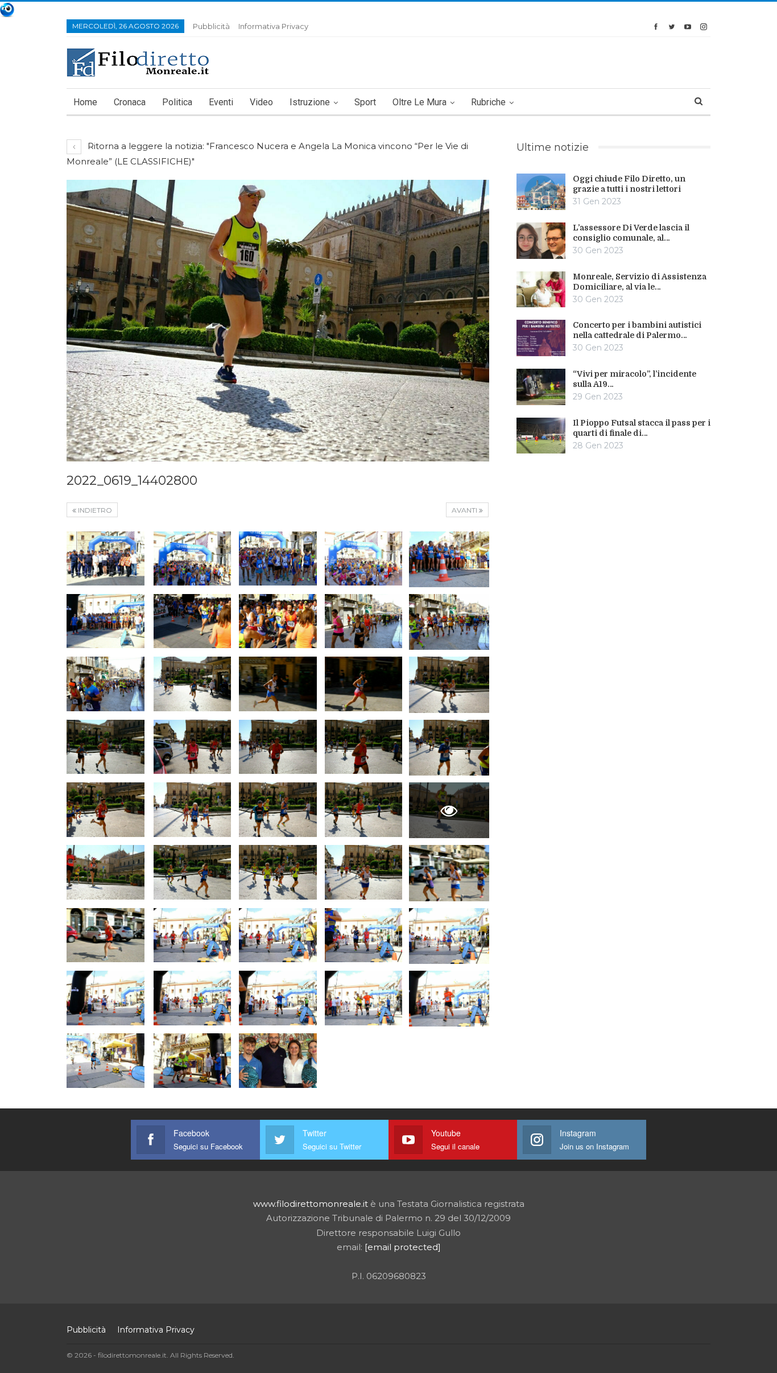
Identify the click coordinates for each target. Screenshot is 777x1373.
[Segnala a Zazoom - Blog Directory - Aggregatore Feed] (7, 8)
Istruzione (310, 102)
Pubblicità (211, 26)
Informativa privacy (273, 26)
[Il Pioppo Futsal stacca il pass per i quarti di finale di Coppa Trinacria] (540, 436)
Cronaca (130, 102)
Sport (365, 102)
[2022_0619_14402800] (105, 558)
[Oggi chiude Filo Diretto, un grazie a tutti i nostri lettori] (540, 192)
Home (85, 102)
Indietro (94, 510)
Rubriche (488, 102)
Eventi (221, 102)
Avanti (465, 510)
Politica (177, 102)
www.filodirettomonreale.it (310, 1203)
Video (261, 102)
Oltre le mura (419, 102)
